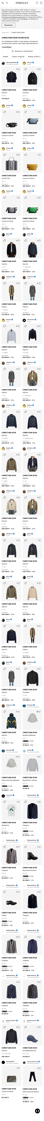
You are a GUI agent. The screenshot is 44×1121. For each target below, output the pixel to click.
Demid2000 (10, 1061)
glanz (8, 234)
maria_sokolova (32, 1061)
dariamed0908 (11, 62)
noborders (30, 319)
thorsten (30, 705)
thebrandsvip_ (32, 795)
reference (9, 276)
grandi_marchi (11, 1020)
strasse (29, 62)
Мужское (5, 32)
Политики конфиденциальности (14, 17)
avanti (29, 750)
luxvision (9, 795)
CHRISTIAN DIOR (9, 90)
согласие (24, 19)
